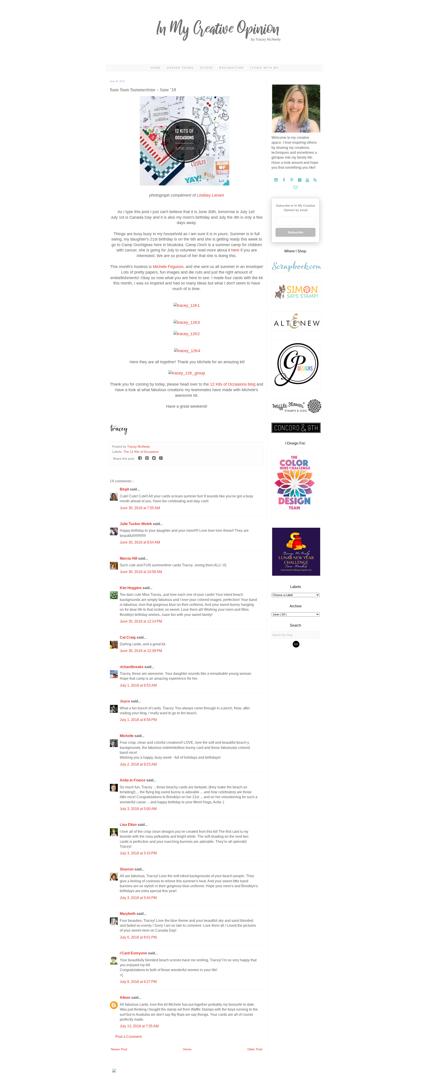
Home (156, 67)
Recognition (231, 67)
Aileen (125, 997)
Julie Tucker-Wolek (136, 524)
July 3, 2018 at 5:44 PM (138, 898)
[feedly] (315, 180)
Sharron (127, 869)
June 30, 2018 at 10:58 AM (141, 572)
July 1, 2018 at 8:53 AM (138, 685)
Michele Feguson (168, 266)
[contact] (295, 187)
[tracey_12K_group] (186, 373)
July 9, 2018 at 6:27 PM (138, 982)
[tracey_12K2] (186, 334)
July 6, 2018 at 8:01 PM (138, 937)
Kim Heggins (131, 588)
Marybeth (128, 914)
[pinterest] (292, 180)
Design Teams (180, 67)
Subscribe (295, 232)
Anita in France (133, 780)
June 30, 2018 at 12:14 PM (141, 621)
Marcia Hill (129, 558)
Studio (206, 67)
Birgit (125, 489)
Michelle (127, 736)
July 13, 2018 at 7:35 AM (139, 1026)
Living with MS (264, 67)
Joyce (125, 701)
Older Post (254, 1049)
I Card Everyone (134, 953)
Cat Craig (128, 637)
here (235, 250)
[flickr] (300, 180)
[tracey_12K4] (187, 351)
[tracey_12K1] (186, 305)
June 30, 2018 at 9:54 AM (140, 542)
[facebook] (284, 180)
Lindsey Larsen (210, 195)
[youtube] (308, 180)
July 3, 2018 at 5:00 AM (138, 809)
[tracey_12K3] (186, 322)
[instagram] (276, 180)
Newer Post (119, 1049)
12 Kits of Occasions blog (232, 384)
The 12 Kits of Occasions (141, 451)
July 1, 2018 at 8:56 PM (138, 720)
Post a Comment (128, 1036)
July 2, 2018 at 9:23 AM (138, 764)
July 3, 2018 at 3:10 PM (138, 853)
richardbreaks (132, 667)
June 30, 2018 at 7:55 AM (140, 508)
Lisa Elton (129, 825)
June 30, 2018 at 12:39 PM (141, 651)
